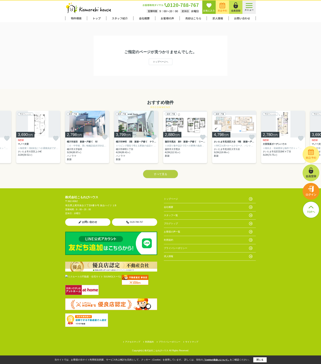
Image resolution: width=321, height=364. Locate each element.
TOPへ (311, 212)
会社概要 (144, 18)
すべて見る (160, 174)
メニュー (249, 9)
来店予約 (222, 10)
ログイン (311, 194)
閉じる (259, 359)
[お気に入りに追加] (7, 138)
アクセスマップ (132, 342)
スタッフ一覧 (171, 215)
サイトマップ (191, 342)
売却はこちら (193, 18)
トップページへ (160, 61)
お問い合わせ (242, 18)
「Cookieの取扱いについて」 (216, 360)
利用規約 (168, 240)
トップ (97, 18)
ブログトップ (171, 223)
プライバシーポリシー (175, 248)
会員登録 (235, 10)
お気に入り (209, 10)
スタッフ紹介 (120, 18)
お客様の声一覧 (172, 231)
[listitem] (87, 137)
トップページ (171, 198)
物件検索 (76, 18)
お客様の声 (167, 18)
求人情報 (217, 18)
